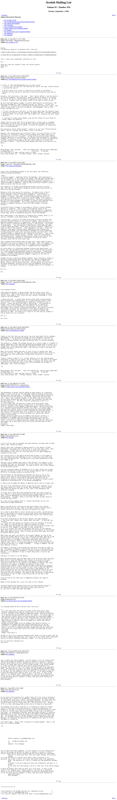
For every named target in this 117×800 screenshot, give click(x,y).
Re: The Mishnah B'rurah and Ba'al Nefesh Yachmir (19, 22)
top (60, 73)
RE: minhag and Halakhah (12, 23)
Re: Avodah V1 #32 (10, 20)
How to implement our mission (13, 27)
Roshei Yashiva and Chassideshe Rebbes (16, 28)
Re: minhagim (8, 33)
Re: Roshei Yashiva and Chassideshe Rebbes (17, 31)
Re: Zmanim (8, 30)
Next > (114, 15)
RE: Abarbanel (8, 25)
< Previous (4, 15)
